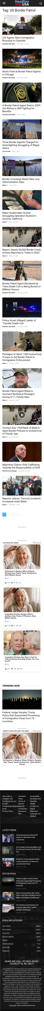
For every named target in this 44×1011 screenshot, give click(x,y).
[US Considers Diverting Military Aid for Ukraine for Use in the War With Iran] (8, 850)
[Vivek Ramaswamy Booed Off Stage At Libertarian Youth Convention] (8, 838)
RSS (19, 814)
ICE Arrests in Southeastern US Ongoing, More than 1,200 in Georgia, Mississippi (27, 907)
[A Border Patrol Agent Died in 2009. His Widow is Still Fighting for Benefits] (22, 92)
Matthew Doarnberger (9, 471)
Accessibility (35, 796)
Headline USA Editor (8, 44)
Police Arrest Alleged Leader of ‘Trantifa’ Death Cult (19, 322)
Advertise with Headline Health (35, 801)
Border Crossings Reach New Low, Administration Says (21, 180)
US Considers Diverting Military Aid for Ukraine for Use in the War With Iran (28, 849)
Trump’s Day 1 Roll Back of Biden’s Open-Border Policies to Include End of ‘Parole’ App (22, 430)
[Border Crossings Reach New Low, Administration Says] (22, 166)
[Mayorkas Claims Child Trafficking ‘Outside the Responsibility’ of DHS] (22, 452)
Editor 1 (4, 363)
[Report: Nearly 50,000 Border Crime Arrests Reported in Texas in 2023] (22, 237)
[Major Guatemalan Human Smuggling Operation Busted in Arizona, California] (22, 200)
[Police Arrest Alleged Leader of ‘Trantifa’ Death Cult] (22, 307)
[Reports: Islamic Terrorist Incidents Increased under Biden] (22, 486)
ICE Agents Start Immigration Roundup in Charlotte (18, 39)
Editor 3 (4, 185)
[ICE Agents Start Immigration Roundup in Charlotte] (22, 25)
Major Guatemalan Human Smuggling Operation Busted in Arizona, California (19, 215)
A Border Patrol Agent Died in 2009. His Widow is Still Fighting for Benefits (21, 108)
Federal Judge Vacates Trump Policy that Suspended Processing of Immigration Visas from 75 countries (21, 717)
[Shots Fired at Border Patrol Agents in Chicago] (22, 59)
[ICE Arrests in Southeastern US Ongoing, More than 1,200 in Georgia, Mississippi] (8, 908)
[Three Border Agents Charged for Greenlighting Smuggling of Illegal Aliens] (22, 129)
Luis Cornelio (6, 151)
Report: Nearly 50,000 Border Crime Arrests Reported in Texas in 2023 (21, 251)
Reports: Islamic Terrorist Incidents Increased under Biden (21, 500)
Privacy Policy (7, 811)
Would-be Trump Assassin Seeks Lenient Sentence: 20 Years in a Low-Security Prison (27, 861)
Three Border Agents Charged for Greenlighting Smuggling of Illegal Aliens (20, 145)
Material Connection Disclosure (22, 808)
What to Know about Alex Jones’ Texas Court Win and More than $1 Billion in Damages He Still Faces (28, 895)
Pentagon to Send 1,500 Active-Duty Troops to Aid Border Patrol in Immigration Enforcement (22, 357)
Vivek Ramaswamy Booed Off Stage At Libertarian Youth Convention (27, 837)
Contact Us (34, 806)
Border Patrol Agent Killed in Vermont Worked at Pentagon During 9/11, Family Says (18, 394)
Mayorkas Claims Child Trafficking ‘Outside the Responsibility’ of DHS (21, 466)
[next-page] (19, 515)
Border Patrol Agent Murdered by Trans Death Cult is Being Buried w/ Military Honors (21, 286)
